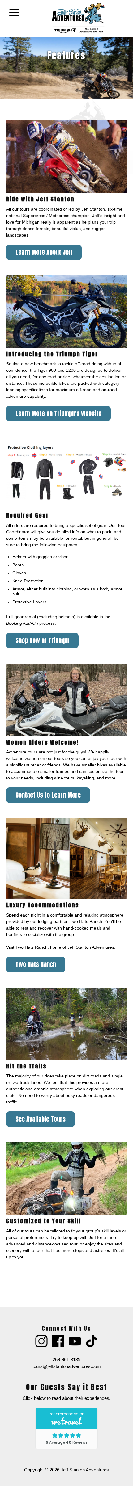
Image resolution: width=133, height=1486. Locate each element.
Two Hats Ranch (35, 964)
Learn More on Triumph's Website (58, 413)
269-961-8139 (66, 1359)
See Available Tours (40, 1119)
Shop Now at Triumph (42, 640)
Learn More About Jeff (43, 252)
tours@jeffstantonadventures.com (66, 1366)
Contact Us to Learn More (48, 795)
